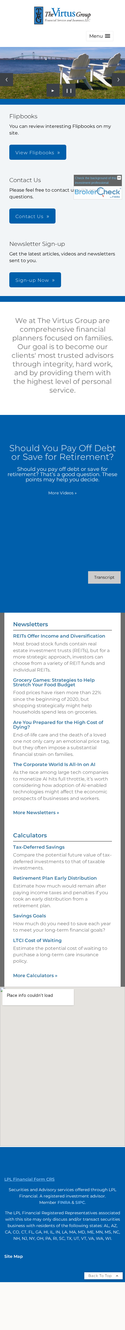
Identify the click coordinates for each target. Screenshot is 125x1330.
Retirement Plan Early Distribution (55, 878)
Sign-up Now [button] (32, 280)
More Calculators (35, 975)
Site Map (13, 1256)
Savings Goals (29, 916)
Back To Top (100, 1275)
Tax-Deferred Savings (39, 847)
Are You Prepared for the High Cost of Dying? (58, 725)
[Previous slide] (6, 79)
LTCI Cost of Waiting (37, 940)
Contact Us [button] (29, 216)
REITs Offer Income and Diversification (59, 636)
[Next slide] (118, 79)
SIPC (80, 1202)
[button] (99, 36)
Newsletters (30, 624)
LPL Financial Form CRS (29, 1179)
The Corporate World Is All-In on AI (54, 764)
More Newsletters (36, 812)
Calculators (30, 835)
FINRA (64, 1202)
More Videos (62, 493)
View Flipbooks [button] (34, 152)
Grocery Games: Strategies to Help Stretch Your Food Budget (54, 682)
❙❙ (69, 90)
